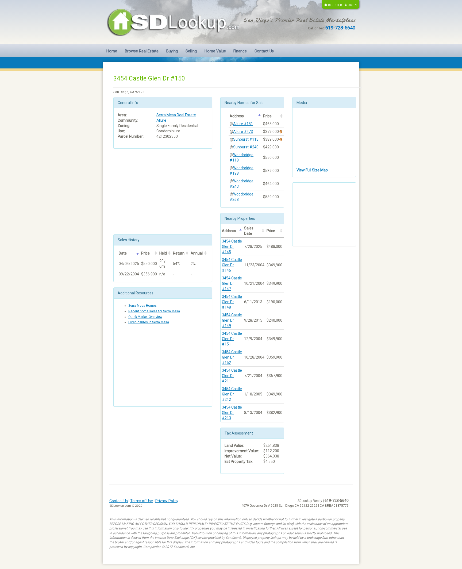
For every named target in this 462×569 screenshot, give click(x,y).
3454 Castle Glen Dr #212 (232, 394)
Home (111, 51)
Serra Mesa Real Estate (176, 115)
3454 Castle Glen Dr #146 (232, 264)
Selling (191, 51)
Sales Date (248, 231)
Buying (172, 51)
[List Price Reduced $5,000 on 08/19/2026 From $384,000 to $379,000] (281, 131)
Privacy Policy (166, 501)
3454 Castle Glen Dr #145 (232, 246)
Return (178, 253)
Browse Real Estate (142, 51)
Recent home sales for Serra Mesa (154, 311)
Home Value (215, 51)
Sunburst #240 (246, 147)
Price (145, 253)
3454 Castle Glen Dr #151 (232, 338)
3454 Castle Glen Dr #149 (232, 320)
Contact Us (264, 51)
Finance (240, 51)
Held (163, 253)
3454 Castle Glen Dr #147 (232, 283)
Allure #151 (243, 124)
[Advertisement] (162, 191)
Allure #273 (243, 131)
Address (237, 116)
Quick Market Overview (145, 317)
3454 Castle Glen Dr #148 (232, 301)
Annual (197, 253)
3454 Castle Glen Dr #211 (232, 375)
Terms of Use (141, 501)
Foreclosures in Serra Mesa (148, 322)
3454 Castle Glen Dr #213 (232, 412)
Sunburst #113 (246, 139)
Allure (161, 120)
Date (123, 253)
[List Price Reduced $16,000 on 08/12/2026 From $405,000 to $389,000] (281, 139)
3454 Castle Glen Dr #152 (232, 357)
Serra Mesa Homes (142, 305)
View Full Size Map (312, 170)
